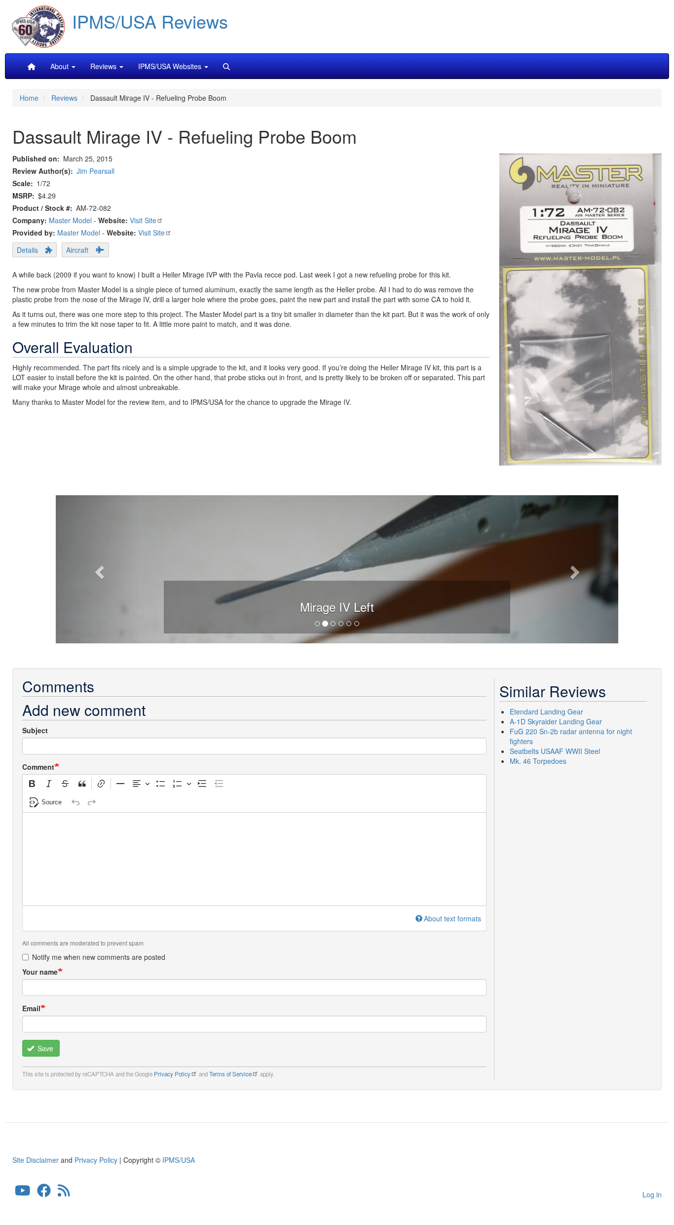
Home (29, 98)
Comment (38, 767)
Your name (40, 972)
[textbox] (254, 859)
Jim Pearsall (95, 171)
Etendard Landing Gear (546, 711)
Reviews (64, 98)
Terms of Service (230, 1074)
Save (44, 1048)
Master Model (70, 220)
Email (31, 1008)
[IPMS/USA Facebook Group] (44, 1193)
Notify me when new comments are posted (98, 957)
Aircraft (77, 250)
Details (27, 250)
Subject (35, 730)
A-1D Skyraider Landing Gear (556, 721)
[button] (337, 568)
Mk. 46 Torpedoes (538, 761)
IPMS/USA (178, 1160)
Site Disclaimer (35, 1160)
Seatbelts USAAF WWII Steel (555, 751)
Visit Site (143, 220)
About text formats (452, 918)
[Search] (226, 66)
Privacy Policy (172, 1074)
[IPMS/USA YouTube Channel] (23, 1193)
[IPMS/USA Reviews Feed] (64, 1193)
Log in (652, 1194)
